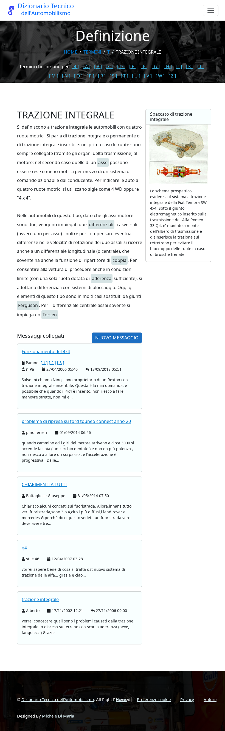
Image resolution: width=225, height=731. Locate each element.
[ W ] (160, 76)
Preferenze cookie (154, 699)
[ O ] (78, 76)
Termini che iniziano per (44, 66)
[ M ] (53, 76)
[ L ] (200, 66)
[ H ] (168, 66)
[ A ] (86, 66)
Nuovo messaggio (117, 338)
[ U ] (136, 76)
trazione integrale (40, 599)
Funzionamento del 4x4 (46, 351)
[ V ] (148, 76)
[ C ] (109, 66)
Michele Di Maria (58, 716)
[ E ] (133, 66)
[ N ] (66, 76)
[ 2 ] (52, 362)
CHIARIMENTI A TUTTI (44, 484)
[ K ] (189, 66)
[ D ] (121, 66)
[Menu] (210, 10)
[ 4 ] (75, 66)
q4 (24, 548)
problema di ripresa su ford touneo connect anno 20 (76, 421)
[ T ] (124, 76)
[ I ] (179, 66)
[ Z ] (172, 76)
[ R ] (102, 76)
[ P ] (90, 76)
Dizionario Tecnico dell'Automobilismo (57, 699)
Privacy (187, 699)
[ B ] (98, 66)
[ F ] (144, 66)
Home (70, 52)
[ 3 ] (60, 362)
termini (92, 52)
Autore (210, 699)
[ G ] (155, 66)
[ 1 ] (44, 362)
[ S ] (113, 76)
